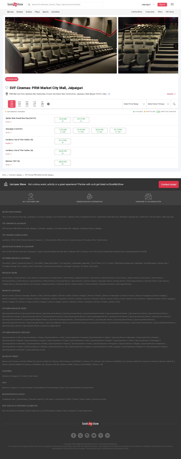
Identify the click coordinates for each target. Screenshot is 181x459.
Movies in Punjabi (100, 302)
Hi (104, 263)
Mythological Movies (124, 284)
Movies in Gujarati (26, 299)
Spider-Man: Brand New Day (108, 217)
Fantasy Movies (119, 281)
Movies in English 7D (9, 302)
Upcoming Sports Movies (123, 320)
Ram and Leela (168, 217)
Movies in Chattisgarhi (111, 296)
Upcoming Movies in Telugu (33, 337)
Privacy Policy (88, 388)
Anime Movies (157, 278)
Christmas (20, 411)
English (8, 143)
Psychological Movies (135, 281)
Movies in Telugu (25, 302)
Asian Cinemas (75, 240)
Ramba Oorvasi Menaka (53, 266)
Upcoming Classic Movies (11, 326)
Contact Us (15, 388)
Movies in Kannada (22, 296)
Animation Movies (90, 281)
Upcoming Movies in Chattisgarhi (147, 340)
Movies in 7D (88, 361)
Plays (37, 12)
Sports (46, 12)
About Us (5, 388)
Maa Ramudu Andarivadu (124, 263)
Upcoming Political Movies (144, 320)
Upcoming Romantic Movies (94, 313)
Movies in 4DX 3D (52, 364)
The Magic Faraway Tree (11, 266)
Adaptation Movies (82, 278)
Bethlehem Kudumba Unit (129, 217)
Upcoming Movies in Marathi (12, 340)
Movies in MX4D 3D (134, 361)
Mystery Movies (134, 278)
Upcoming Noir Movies (31, 326)
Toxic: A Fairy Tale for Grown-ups (14, 217)
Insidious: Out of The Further (56, 217)
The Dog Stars (65, 263)
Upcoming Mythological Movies (36, 320)
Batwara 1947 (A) (13, 161)
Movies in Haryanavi (85, 302)
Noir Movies (163, 281)
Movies (10, 12)
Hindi (7, 122)
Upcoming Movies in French (82, 344)
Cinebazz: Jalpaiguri (46, 228)
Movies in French (127, 296)
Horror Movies (121, 278)
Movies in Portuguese (143, 296)
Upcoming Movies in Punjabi (58, 340)
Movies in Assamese (10, 299)
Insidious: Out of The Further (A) (19, 140)
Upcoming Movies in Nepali (157, 347)
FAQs (62, 388)
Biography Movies (105, 281)
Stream (19, 12)
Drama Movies (44, 278)
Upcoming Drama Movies (11, 313)
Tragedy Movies (8, 284)
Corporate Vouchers (36, 399)
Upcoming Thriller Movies (31, 313)
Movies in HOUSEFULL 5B (34, 364)
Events (29, 12)
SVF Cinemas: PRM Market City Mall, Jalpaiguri (19, 228)
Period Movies (57, 278)
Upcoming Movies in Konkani (12, 347)
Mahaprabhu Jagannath (81, 263)
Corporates (150, 12)
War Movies (145, 278)
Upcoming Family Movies (158, 313)
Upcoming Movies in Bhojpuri (101, 340)
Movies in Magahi (159, 296)
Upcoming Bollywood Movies (164, 323)
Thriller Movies (20, 278)
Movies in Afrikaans (91, 299)
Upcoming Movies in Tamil (54, 337)
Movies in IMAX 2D (43, 361)
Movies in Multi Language (164, 299)
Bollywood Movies (22, 284)
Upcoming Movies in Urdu (36, 350)
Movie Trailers (85, 399)
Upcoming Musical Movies (84, 320)
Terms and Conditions (74, 388)
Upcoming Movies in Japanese (80, 347)
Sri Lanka (23, 376)
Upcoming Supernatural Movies (13, 323)
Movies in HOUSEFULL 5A (116, 361)
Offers (160, 12)
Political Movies (49, 281)
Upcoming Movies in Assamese (13, 344)
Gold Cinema (102, 240)
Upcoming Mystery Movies (53, 316)
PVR (13, 240)
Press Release (39, 388)
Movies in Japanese (146, 299)
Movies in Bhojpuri (40, 302)
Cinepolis (38, 240)
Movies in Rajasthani (59, 299)
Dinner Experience (32, 411)
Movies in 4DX (57, 361)
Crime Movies (32, 278)
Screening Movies (63, 281)
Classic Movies (77, 284)
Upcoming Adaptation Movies (56, 323)
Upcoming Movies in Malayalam (123, 337)
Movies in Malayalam (42, 299)
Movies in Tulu (132, 299)
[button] (65, 4)
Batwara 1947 (74, 217)
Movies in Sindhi (65, 296)
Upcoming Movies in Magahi (129, 344)
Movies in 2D (7, 361)
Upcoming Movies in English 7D (133, 347)
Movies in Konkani (75, 299)
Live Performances (48, 411)
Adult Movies (68, 278)
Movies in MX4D (67, 364)
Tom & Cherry (96, 263)
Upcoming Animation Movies (139, 316)
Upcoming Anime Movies (98, 323)
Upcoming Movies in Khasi (123, 340)
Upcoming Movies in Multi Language (107, 347)
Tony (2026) (38, 263)
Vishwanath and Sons (88, 217)
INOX (19, 240)
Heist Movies (95, 278)
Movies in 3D (98, 364)
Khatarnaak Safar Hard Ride (136, 252)
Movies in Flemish (94, 296)
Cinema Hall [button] (11, 79)
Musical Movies (108, 278)
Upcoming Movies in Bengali (147, 337)
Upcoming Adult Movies (35, 323)
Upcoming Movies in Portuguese (105, 344)
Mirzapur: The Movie (80, 266)
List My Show (59, 399)
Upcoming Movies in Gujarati (35, 340)
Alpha (40, 252)
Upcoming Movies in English (100, 337)
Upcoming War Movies (104, 320)
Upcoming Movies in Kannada (77, 337)
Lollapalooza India (8, 399)
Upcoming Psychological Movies (61, 320)
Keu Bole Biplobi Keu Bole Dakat (56, 252)
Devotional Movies (9, 281)
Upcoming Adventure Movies (116, 313)
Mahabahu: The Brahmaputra (146, 263)
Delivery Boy (162, 263)
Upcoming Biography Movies (97, 316)
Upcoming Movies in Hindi (11, 337)
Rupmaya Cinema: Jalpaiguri (91, 228)
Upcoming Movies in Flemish (59, 344)
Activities (55, 12)
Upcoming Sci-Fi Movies (161, 316)
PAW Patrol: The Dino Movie (150, 217)
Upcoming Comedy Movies (72, 313)
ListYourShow (136, 12)
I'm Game (110, 263)
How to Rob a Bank (36, 266)
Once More (6, 263)
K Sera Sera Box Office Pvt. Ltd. (57, 240)
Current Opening (27, 388)
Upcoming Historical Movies (12, 320)
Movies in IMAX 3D (167, 361)
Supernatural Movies (107, 284)
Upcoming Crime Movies (138, 313)
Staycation (72, 411)
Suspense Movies (48, 284)
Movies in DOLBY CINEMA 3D (13, 364)
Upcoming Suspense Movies (74, 316)
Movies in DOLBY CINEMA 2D (24, 361)
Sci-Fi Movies (35, 284)
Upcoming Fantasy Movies (31, 316)
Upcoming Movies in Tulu (58, 347)
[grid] (90, 141)
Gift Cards (170, 12)
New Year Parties (8, 411)
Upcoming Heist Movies (78, 323)
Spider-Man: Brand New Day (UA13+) (21, 118)
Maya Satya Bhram (51, 263)
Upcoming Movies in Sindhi (37, 344)
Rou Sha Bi (94, 266)
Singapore (15, 376)
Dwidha (24, 266)
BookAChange (22, 399)
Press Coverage (52, 388)
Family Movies (22, 281)
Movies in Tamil (37, 296)
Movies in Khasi (106, 299)
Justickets (6, 240)
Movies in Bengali (79, 296)
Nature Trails (62, 411)
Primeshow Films (89, 240)
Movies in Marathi (69, 302)
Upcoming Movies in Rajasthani (153, 344)
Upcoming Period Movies (118, 316)
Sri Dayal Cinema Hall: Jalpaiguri (67, 228)
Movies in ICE (100, 361)
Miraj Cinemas (27, 240)
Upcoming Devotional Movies (119, 323)
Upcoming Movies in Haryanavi (13, 350)
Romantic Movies (151, 281)
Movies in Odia (119, 299)
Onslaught (68, 266)
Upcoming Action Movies (52, 313)
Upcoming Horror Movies (11, 316)
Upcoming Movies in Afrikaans (36, 347)
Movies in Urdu (114, 302)
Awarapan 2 (32, 217)
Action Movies (7, 278)
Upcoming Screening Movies (142, 323)
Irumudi (41, 217)
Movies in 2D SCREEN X (73, 361)
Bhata (14, 263)
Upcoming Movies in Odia (80, 340)
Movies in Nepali (55, 302)
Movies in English (50, 296)
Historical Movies (91, 284)
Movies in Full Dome (150, 361)
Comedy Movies (35, 281)
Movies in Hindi (8, 296)
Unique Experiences (85, 411)
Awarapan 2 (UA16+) (14, 129)
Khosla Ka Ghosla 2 (25, 263)
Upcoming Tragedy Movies (51, 326)
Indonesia (5, 376)
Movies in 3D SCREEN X (82, 364)
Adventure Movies (63, 284)
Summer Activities (99, 399)
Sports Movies (77, 281)
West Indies (33, 376)
